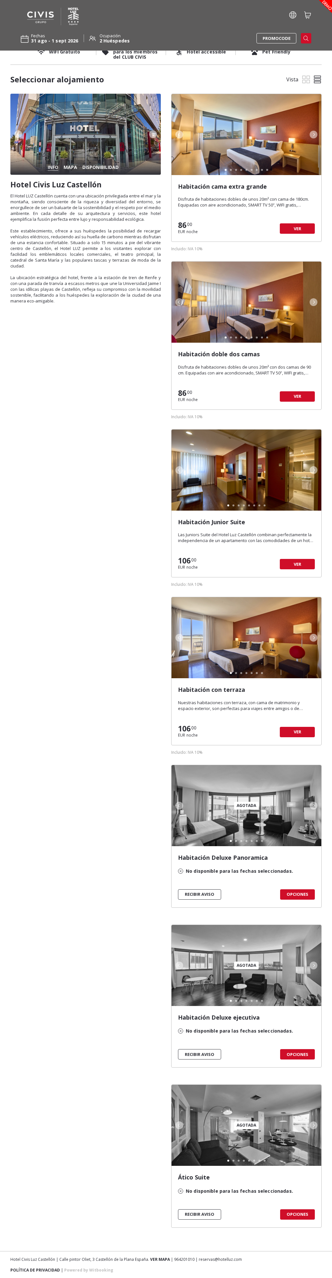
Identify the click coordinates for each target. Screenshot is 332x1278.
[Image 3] (236, 169)
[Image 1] (225, 169)
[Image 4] (241, 169)
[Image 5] (246, 169)
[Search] (306, 38)
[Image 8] (262, 169)
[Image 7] (256, 169)
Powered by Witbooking (88, 1270)
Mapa (70, 167)
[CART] (307, 14)
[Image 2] (230, 169)
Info (53, 167)
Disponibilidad (100, 167)
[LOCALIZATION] (292, 14)
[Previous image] (17, 134)
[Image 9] (267, 169)
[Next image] (154, 134)
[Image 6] (251, 169)
